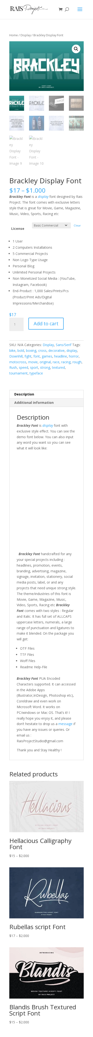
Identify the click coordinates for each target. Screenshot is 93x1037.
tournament (18, 373)
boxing (31, 350)
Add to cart (46, 323)
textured (58, 367)
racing (66, 362)
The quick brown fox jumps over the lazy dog (43, 492)
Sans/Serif (63, 344)
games (47, 356)
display (43, 196)
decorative (56, 350)
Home (13, 35)
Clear (77, 225)
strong (45, 367)
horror (74, 356)
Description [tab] (24, 394)
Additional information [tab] (34, 402)
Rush (13, 367)
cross (42, 350)
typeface (36, 373)
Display (26, 35)
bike (12, 350)
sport (34, 367)
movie (33, 362)
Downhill (16, 356)
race (56, 362)
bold (20, 350)
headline (60, 356)
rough (77, 362)
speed (23, 367)
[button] (76, 49)
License (17, 228)
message (65, 723)
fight (28, 356)
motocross (17, 362)
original (45, 362)
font (36, 356)
